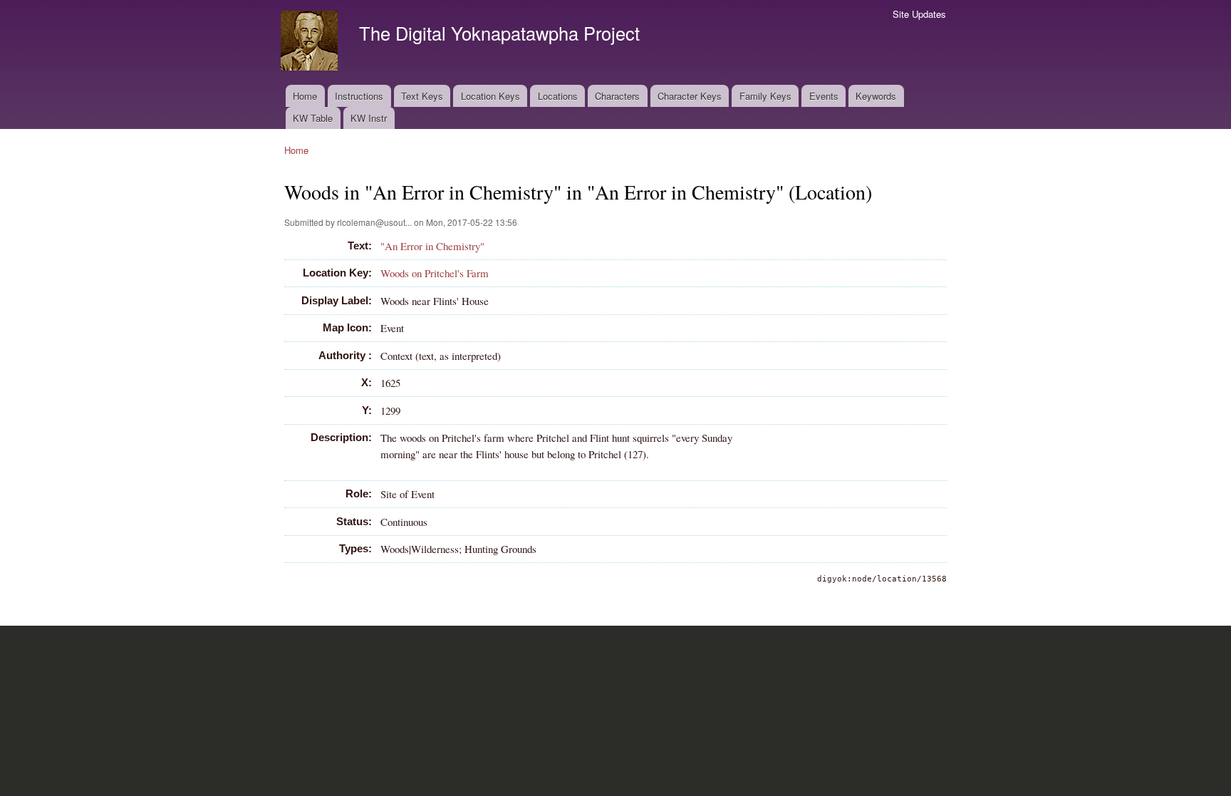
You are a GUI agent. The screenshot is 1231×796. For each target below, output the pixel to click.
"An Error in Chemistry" (432, 246)
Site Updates (919, 14)
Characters (617, 96)
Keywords (876, 96)
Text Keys (422, 96)
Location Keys (490, 96)
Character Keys (690, 96)
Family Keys (765, 96)
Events (823, 96)
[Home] (311, 42)
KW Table (313, 118)
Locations (558, 96)
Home (305, 96)
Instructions (359, 96)
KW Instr (368, 118)
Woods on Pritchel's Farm (434, 273)
